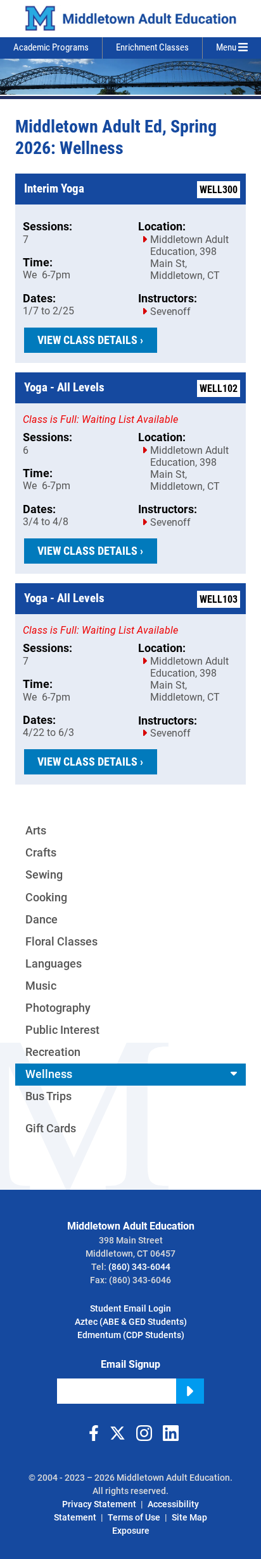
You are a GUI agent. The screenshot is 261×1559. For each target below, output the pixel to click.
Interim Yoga (131, 188)
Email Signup (130, 1364)
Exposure (131, 1531)
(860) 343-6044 (139, 1267)
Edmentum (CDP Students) (130, 1335)
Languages (53, 963)
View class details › (90, 340)
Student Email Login (130, 1308)
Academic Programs (51, 47)
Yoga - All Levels (131, 387)
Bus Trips (48, 1096)
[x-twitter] (117, 1433)
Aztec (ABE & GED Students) (131, 1322)
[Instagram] (143, 1433)
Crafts (40, 852)
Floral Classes (61, 941)
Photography (58, 1007)
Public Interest (62, 1029)
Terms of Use (134, 1517)
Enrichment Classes (152, 47)
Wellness (48, 1074)
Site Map (189, 1517)
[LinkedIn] (170, 1433)
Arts (35, 830)
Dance (41, 919)
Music (40, 985)
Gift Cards (50, 1128)
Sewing (44, 874)
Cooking (46, 897)
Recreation (52, 1051)
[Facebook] (90, 1433)
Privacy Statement (99, 1504)
